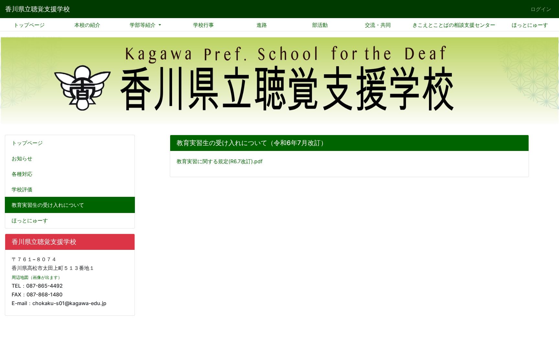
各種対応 (22, 174)
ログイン (541, 9)
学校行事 (203, 25)
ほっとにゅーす (530, 25)
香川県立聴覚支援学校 (37, 9)
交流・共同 (378, 25)
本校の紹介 (87, 25)
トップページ (29, 25)
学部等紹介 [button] (143, 25)
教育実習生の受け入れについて (48, 205)
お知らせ (22, 158)
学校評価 (22, 189)
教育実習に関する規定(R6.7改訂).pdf (220, 161)
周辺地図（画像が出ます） (37, 277)
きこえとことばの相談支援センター (453, 25)
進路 (262, 25)
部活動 (320, 25)
